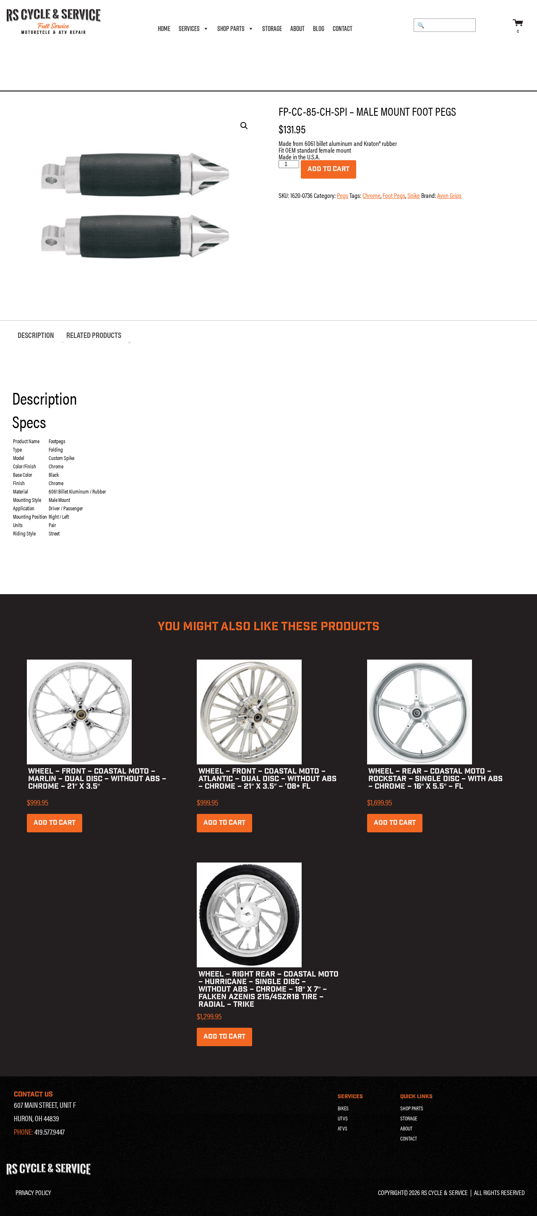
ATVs (342, 1128)
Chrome (371, 195)
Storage (272, 28)
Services (189, 28)
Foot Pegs (394, 195)
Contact (342, 28)
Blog (318, 28)
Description (36, 335)
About (297, 28)
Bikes (343, 1108)
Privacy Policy (33, 1192)
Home (164, 28)
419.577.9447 (49, 1131)
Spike (413, 195)
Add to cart (328, 169)
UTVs (343, 1118)
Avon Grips (449, 195)
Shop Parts (231, 28)
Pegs (38, 78)
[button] (244, 125)
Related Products (93, 335)
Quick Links (416, 1096)
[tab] (36, 335)
